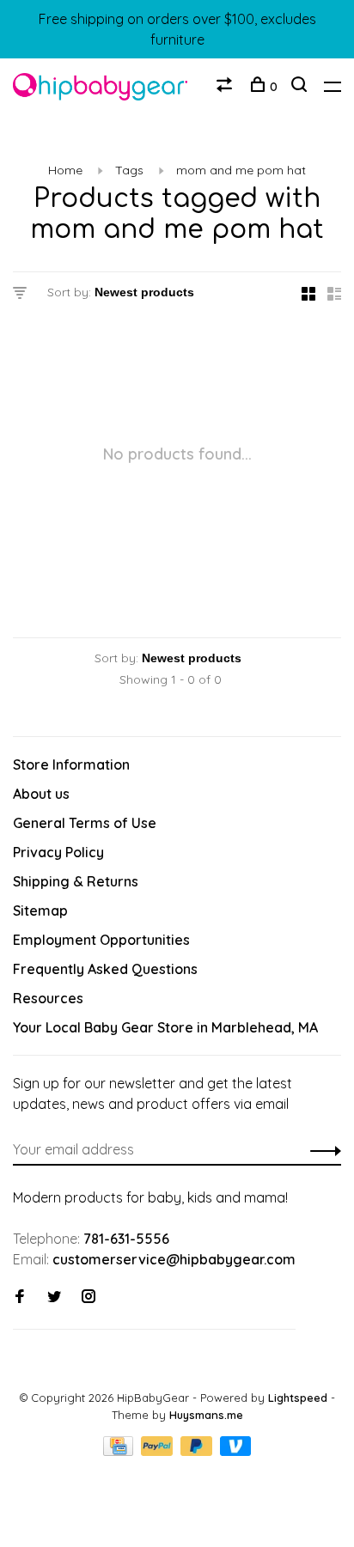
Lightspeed (297, 1397)
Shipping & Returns (75, 881)
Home (65, 170)
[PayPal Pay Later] (198, 1450)
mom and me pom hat (241, 170)
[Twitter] (54, 1297)
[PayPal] (158, 1450)
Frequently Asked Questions (105, 969)
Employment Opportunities (101, 939)
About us (41, 793)
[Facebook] (20, 1297)
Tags (129, 170)
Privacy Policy (58, 852)
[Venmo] (236, 1450)
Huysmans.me (206, 1415)
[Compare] (226, 86)
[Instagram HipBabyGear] (88, 1297)
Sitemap (40, 910)
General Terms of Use (84, 822)
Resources (48, 998)
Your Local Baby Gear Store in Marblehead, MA (165, 1027)
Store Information (71, 764)
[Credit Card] (120, 1450)
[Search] (301, 86)
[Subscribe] (321, 1149)
